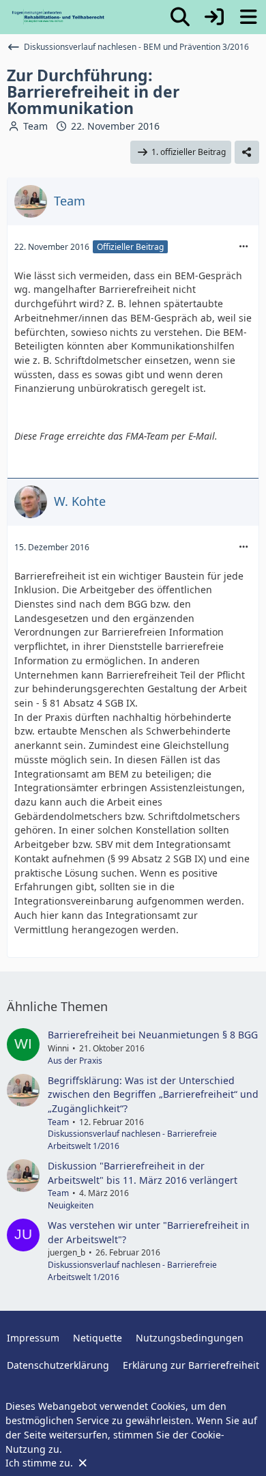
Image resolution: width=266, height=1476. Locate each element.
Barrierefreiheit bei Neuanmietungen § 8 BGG (153, 1034)
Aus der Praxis (75, 1060)
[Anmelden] (214, 17)
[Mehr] (243, 247)
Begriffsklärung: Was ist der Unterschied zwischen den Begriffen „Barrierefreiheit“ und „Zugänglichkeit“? (153, 1094)
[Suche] (180, 17)
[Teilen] (247, 152)
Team (35, 125)
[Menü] (248, 17)
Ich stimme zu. (40, 1462)
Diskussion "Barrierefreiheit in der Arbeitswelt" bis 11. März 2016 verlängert (142, 1173)
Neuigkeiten (70, 1205)
